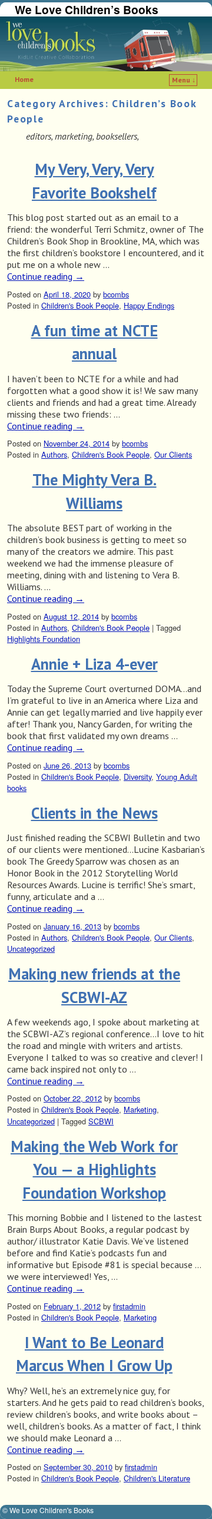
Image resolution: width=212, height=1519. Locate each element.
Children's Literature (157, 1478)
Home (24, 79)
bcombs (116, 294)
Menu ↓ (184, 79)
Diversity (137, 776)
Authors (54, 454)
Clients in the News (94, 813)
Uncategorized (31, 948)
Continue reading (45, 276)
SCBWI (101, 1121)
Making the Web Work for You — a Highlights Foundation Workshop (94, 1169)
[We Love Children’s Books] (106, 44)
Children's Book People (80, 305)
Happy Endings (149, 305)
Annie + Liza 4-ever (94, 664)
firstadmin (129, 1306)
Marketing (140, 1109)
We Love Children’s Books (86, 9)
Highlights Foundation (43, 638)
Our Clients (173, 454)
